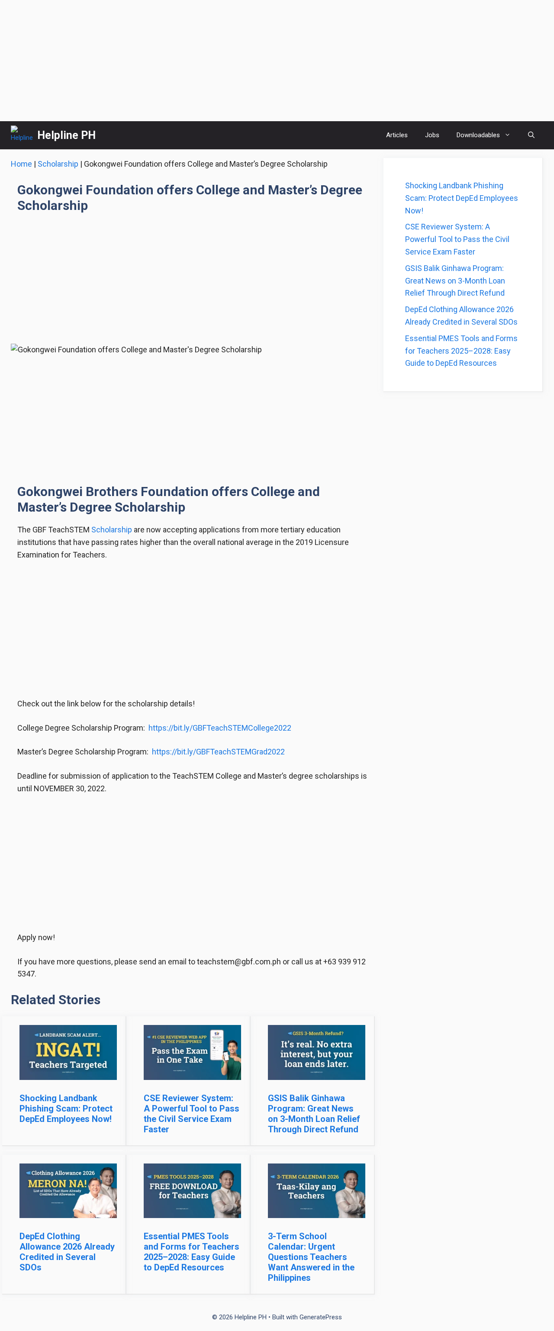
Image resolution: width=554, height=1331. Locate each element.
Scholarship (58, 163)
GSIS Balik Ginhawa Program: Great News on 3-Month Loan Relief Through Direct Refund (314, 1113)
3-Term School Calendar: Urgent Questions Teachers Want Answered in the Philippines (311, 1257)
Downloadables (478, 135)
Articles (397, 135)
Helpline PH (66, 135)
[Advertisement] (277, 60)
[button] (531, 135)
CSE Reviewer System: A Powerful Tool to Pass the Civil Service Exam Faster (191, 1113)
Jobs (432, 135)
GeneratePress (321, 1317)
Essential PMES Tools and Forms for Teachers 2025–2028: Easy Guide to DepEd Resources (191, 1252)
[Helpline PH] (22, 135)
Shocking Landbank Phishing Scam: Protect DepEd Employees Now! (66, 1108)
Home (21, 163)
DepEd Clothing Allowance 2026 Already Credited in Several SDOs (67, 1252)
